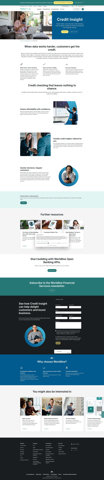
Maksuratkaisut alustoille (38, 449)
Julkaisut (60, 449)
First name (58, 305)
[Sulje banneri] (83, 3)
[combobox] (75, 318)
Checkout (35, 459)
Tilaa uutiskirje (61, 451)
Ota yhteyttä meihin (24, 460)
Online (34, 447)
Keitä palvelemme (55, 9)
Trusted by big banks (71, 371)
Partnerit (30, 6)
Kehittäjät (39, 6)
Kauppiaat (39, 9)
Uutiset (72, 6)
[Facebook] (73, 450)
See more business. (71, 68)
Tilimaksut (48, 449)
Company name (58, 315)
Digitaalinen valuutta (50, 459)
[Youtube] (75, 450)
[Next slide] (102, 414)
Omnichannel (35, 451)
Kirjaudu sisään (81, 6)
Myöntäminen (48, 445)
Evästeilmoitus (46, 474)
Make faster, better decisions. (28, 68)
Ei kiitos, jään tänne (78, 2)
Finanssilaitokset (46, 9)
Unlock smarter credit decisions (29, 196)
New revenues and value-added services (52, 372)
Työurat (35, 6)
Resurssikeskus (61, 445)
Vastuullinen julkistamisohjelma (69, 474)
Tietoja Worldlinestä (65, 6)
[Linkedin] (71, 450)
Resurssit (62, 9)
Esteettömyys (54, 474)
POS (34, 445)
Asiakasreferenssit (62, 453)
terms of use (64, 338)
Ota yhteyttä (76, 9)
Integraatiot (35, 457)
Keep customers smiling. (50, 68)
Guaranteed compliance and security (28, 372)
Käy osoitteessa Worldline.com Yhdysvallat (63, 2)
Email (56, 310)
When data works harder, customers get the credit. (52, 48)
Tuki (76, 6)
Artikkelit (60, 447)
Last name (71, 305)
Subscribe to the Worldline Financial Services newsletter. (52, 284)
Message (57, 321)
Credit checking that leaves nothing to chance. (52, 87)
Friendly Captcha (69, 352)
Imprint (59, 474)
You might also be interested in (52, 391)
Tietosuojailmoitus (30, 474)
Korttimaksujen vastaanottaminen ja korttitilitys (37, 463)
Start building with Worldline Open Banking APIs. (52, 260)
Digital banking (48, 457)
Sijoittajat (44, 6)
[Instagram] (76, 450)
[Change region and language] (79, 444)
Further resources (52, 214)
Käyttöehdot (38, 474)
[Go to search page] (83, 9)
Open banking (48, 451)
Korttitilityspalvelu (49, 447)
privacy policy (77, 339)
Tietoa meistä (23, 445)
